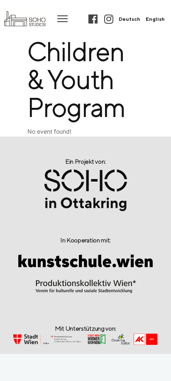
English (155, 19)
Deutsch (129, 19)
